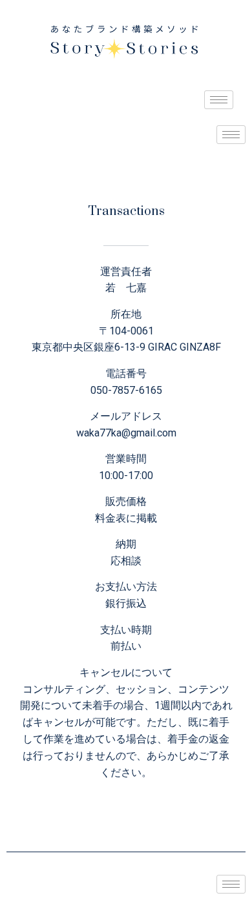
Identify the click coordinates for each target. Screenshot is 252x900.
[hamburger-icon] (218, 99)
